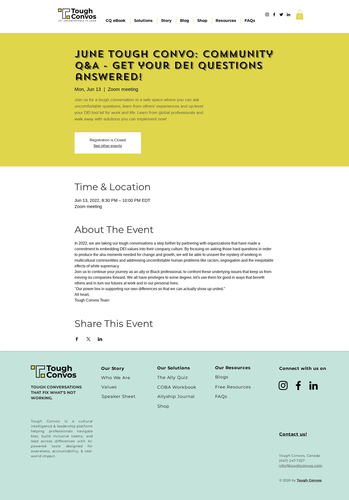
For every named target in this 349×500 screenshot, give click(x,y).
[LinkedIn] (313, 385)
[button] (300, 15)
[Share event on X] (88, 339)
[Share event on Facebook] (77, 339)
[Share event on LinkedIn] (100, 339)
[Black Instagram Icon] (283, 385)
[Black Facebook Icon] (298, 385)
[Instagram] (267, 14)
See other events (108, 146)
